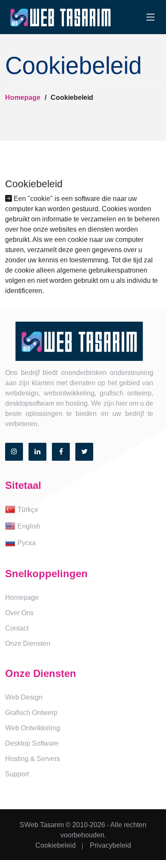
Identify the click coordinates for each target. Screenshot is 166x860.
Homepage (22, 97)
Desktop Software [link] (32, 743)
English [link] (28, 526)
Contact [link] (17, 628)
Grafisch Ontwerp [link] (31, 712)
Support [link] (17, 774)
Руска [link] (26, 542)
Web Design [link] (24, 697)
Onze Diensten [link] (27, 643)
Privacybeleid (110, 845)
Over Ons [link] (19, 612)
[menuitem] (83, 510)
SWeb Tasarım (42, 824)
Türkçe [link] (27, 509)
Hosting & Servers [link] (32, 758)
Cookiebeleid (55, 845)
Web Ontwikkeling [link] (32, 728)
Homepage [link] (22, 597)
